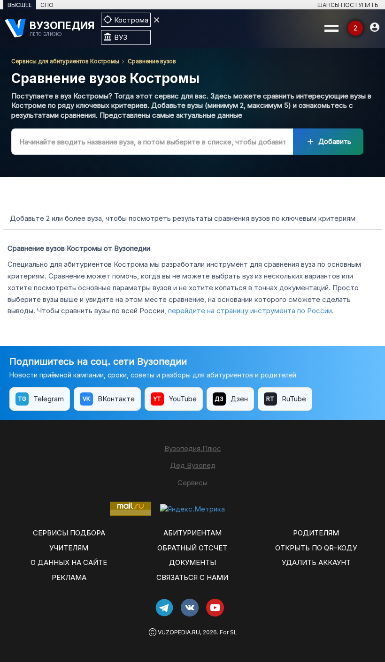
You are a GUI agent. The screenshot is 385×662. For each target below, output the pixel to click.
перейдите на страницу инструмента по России (250, 310)
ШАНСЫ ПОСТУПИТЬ (347, 4)
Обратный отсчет (192, 547)
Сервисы (192, 482)
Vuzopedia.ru (179, 632)
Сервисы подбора (69, 532)
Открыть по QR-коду (316, 547)
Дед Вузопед (193, 465)
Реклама (69, 577)
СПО (47, 4)
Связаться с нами (192, 577)
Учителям (68, 547)
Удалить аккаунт (316, 562)
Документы (192, 562)
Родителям (316, 532)
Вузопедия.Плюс (192, 448)
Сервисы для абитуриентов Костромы (65, 61)
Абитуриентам (192, 532)
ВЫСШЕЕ (20, 4)
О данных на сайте (69, 562)
